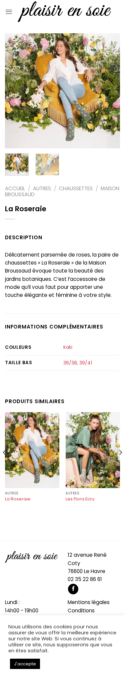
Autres (42, 188)
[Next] (109, 90)
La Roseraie (17, 499)
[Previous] (16, 90)
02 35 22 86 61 (85, 579)
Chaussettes (76, 188)
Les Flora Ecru (80, 499)
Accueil (15, 188)
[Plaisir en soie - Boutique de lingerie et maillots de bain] (64, 11)
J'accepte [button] (25, 664)
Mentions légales (89, 602)
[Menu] (9, 12)
